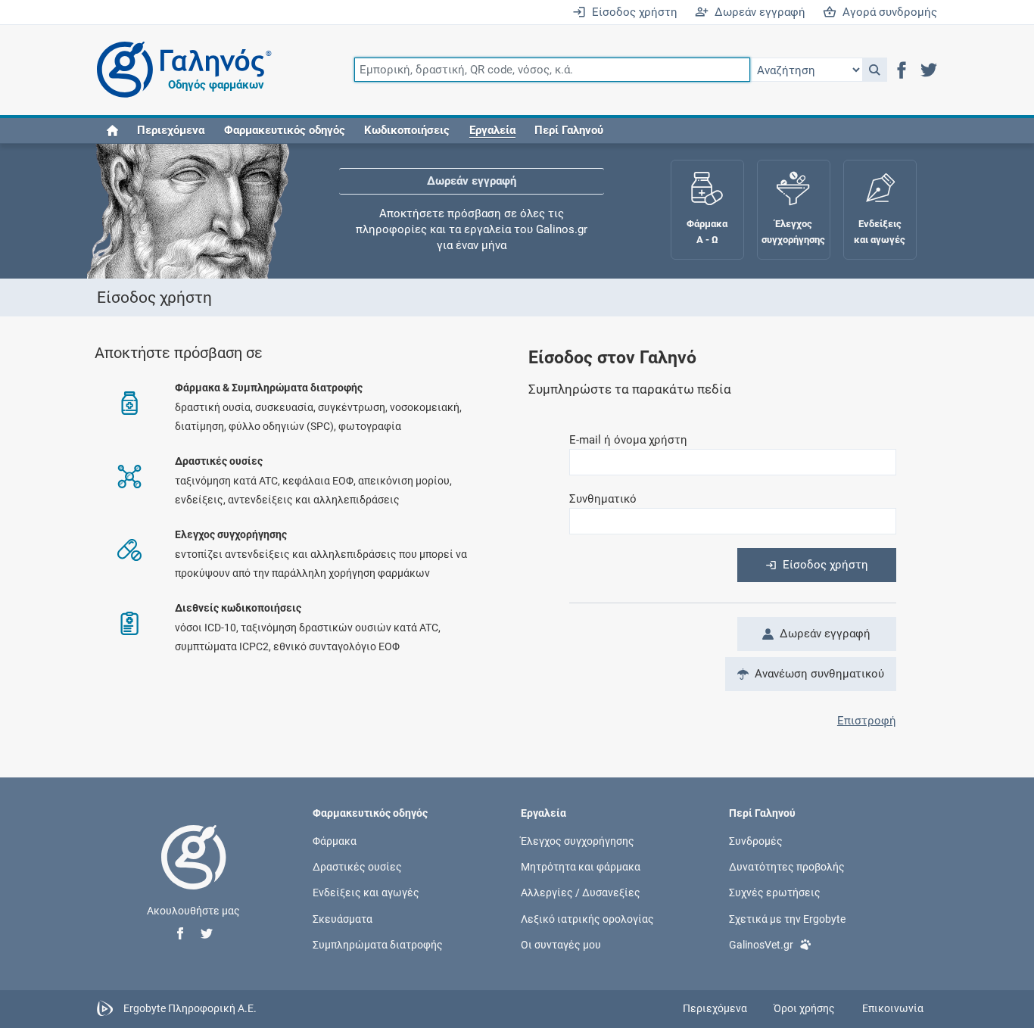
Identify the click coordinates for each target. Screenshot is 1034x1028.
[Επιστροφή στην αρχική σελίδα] (193, 873)
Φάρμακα (335, 841)
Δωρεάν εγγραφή (757, 12)
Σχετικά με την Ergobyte (787, 918)
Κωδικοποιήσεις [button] (407, 130)
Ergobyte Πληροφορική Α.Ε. (190, 1008)
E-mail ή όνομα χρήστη (628, 440)
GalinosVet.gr (761, 944)
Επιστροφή (866, 720)
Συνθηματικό (603, 499)
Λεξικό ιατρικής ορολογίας (587, 918)
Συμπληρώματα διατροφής (378, 944)
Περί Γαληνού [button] (568, 130)
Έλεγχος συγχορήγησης (577, 841)
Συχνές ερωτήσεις (775, 892)
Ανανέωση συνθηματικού (816, 674)
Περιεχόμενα (170, 130)
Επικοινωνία (892, 1008)
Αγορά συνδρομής (886, 12)
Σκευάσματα (342, 918)
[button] (874, 70)
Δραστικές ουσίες (357, 867)
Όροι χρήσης (804, 1008)
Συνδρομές (756, 841)
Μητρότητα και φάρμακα (580, 867)
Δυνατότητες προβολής (787, 867)
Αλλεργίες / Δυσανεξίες (580, 892)
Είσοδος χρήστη (631, 12)
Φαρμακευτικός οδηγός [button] (284, 130)
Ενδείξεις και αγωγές (366, 892)
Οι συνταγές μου (561, 944)
